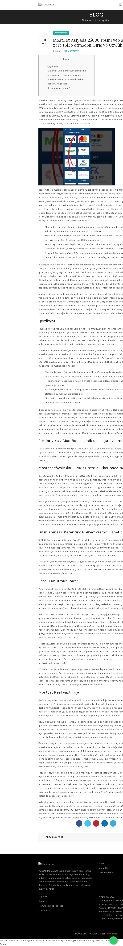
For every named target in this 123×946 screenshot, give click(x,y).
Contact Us (44, 910)
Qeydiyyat (52, 66)
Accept (3, 944)
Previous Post (54, 837)
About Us (103, 868)
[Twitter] (87, 823)
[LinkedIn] (104, 823)
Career (41, 901)
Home (88, 20)
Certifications (105, 872)
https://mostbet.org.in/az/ (53, 193)
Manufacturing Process (50, 905)
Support (42, 896)
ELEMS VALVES (106, 897)
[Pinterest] (96, 823)
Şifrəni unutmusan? (58, 88)
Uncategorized (102, 20)
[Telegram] (113, 823)
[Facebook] (79, 823)
